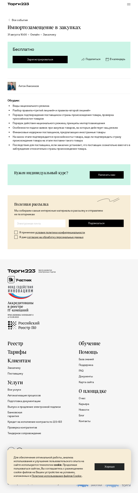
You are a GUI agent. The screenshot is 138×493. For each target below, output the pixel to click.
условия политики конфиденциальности (60, 232)
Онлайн (34, 34)
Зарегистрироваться (40, 59)
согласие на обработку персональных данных (55, 237)
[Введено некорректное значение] (39, 223)
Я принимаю (52, 232)
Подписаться (96, 223)
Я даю (51, 237)
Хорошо (110, 466)
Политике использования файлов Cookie (57, 476)
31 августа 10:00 (17, 34)
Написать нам (106, 174)
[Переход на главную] (18, 4)
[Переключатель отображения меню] (128, 4)
